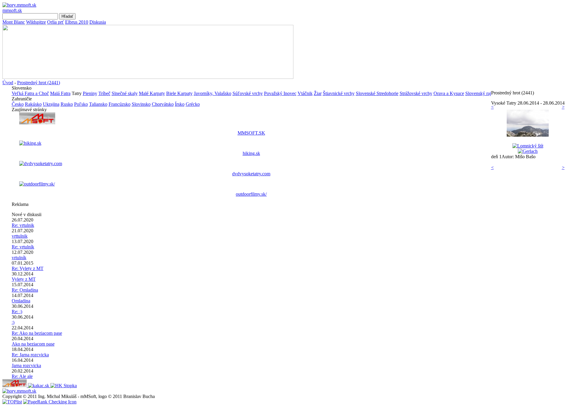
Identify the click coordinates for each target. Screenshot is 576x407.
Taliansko (98, 104)
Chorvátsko (163, 104)
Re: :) (17, 311)
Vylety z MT (24, 279)
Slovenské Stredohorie (377, 93)
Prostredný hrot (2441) (38, 82)
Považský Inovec (280, 93)
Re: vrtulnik (23, 225)
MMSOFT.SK (251, 132)
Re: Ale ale (22, 376)
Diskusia (97, 22)
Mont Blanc (13, 22)
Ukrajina (51, 104)
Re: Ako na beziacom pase (37, 333)
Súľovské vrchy (247, 93)
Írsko (179, 104)
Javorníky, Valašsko (212, 93)
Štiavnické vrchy (339, 93)
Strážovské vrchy (416, 93)
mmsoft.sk (12, 10)
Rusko (67, 104)
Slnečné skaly (125, 93)
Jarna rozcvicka (26, 365)
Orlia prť (55, 22)
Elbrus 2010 (76, 22)
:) (13, 322)
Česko (18, 104)
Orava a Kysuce (449, 93)
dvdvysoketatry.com (251, 173)
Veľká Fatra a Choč (30, 93)
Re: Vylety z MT (28, 268)
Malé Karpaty (152, 93)
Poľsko (81, 104)
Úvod (7, 82)
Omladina (21, 300)
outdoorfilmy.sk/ (251, 194)
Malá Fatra (60, 93)
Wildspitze (36, 22)
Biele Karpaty (179, 93)
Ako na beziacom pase (33, 343)
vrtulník (19, 257)
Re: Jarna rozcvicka (30, 354)
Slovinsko (141, 104)
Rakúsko (33, 104)
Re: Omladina (25, 290)
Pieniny (90, 93)
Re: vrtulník (23, 246)
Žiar (318, 93)
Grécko (193, 104)
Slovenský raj (478, 93)
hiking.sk (251, 153)
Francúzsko (119, 104)
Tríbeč (104, 93)
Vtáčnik (305, 93)
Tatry (77, 93)
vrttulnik (20, 236)
